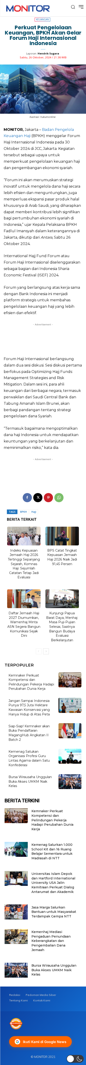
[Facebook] (27, 497)
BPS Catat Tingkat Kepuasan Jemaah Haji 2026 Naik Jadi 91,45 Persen (62, 557)
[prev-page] (39, 651)
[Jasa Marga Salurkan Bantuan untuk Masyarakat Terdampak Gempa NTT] (16, 911)
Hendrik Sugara (48, 53)
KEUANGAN (42, 19)
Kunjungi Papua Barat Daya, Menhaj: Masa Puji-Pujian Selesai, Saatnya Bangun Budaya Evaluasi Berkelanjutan (62, 626)
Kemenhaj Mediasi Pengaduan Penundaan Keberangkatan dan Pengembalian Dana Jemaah (51, 941)
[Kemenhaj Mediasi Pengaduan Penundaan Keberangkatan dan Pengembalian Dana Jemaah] (16, 936)
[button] (75, 1059)
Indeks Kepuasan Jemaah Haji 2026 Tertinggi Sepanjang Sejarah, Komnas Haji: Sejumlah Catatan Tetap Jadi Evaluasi (24, 564)
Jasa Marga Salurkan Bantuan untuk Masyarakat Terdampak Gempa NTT (53, 911)
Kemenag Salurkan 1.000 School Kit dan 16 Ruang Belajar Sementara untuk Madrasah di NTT (51, 851)
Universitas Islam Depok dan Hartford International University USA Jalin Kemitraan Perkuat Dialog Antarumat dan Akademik (53, 883)
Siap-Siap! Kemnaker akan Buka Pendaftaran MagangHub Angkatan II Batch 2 (29, 733)
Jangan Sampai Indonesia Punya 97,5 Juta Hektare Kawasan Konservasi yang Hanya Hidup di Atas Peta (29, 707)
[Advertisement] (43, 338)
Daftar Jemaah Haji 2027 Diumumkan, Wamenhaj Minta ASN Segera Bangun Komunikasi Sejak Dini (23, 624)
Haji (33, 511)
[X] (37, 497)
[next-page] (46, 651)
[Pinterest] (48, 497)
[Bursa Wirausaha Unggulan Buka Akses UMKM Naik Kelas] (70, 781)
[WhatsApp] (59, 497)
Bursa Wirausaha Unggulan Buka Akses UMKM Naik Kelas (30, 781)
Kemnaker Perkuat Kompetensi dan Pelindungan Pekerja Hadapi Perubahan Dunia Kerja (31, 682)
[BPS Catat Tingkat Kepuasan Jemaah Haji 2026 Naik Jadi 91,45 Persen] (62, 536)
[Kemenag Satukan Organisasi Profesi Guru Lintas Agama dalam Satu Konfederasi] (70, 756)
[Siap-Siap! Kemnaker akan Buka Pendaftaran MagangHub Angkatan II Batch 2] (70, 730)
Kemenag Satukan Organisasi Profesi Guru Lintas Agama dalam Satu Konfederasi (29, 758)
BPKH (23, 511)
